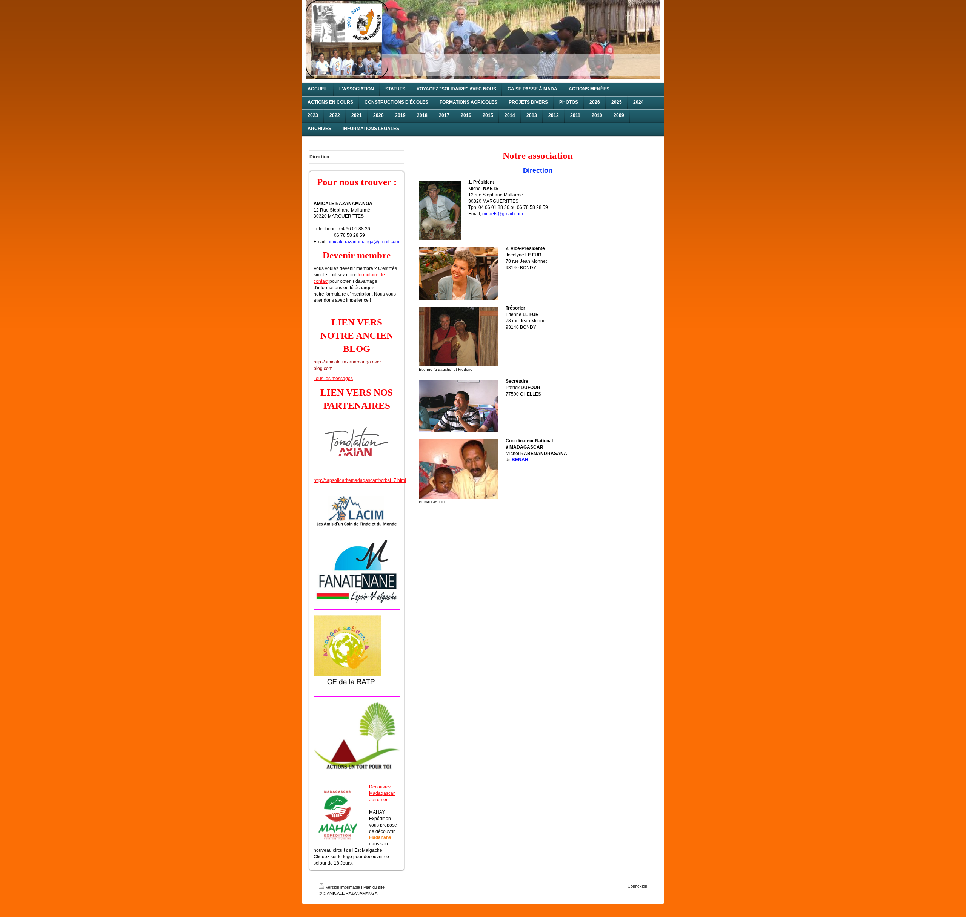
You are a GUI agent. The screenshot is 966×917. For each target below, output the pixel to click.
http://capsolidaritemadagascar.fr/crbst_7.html (360, 480)
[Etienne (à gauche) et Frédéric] (458, 336)
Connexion (637, 886)
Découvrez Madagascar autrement (382, 793)
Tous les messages (333, 378)
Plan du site (374, 887)
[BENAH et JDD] (458, 469)
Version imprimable (343, 887)
